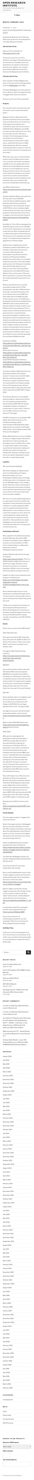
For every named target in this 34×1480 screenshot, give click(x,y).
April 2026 (6, 1068)
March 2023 (7, 1180)
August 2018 (7, 1365)
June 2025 (6, 1102)
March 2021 (7, 1261)
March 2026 (7, 1072)
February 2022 (8, 1230)
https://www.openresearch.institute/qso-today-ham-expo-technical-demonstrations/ (16, 658)
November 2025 (8, 1083)
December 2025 (8, 1079)
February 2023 (8, 1183)
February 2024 (8, 1145)
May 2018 (6, 1376)
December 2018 (8, 1353)
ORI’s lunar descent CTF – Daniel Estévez (16, 1031)
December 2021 (8, 1233)
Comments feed (8, 1419)
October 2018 (7, 1361)
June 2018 (6, 1372)
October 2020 (7, 1280)
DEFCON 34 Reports (9, 984)
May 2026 (6, 1064)
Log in (5, 1411)
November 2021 (8, 1237)
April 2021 (6, 1257)
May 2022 (6, 1218)
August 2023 (7, 1168)
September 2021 (8, 1241)
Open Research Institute (14, 4)
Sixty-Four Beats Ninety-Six (12, 964)
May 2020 (6, 1295)
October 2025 (7, 1087)
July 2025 (6, 1099)
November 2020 (8, 1276)
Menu (18, 15)
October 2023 (7, 1160)
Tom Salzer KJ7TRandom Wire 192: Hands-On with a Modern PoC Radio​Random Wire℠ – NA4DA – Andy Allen (17, 1020)
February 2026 (8, 1075)
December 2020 (8, 1272)
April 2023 (6, 1176)
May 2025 (6, 1106)
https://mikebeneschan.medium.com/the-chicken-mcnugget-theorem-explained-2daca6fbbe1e (17, 850)
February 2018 (7, 1388)
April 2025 (6, 1110)
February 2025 (8, 1118)
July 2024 (6, 1133)
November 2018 (8, 1357)
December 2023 (8, 1153)
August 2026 (7, 1056)
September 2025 (8, 1091)
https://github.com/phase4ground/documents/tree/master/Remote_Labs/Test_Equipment (17, 345)
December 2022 (8, 1191)
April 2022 (6, 1222)
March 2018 (7, 1384)
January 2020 (7, 1311)
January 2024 (7, 1149)
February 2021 (7, 1264)
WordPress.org (8, 1423)
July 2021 (6, 1249)
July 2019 (6, 1330)
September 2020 (8, 1284)
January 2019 (7, 1349)
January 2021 (7, 1268)
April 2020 (6, 1299)
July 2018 (6, 1369)
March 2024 (7, 1141)
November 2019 (8, 1318)
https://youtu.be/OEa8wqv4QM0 (14, 912)
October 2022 (7, 1199)
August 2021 (7, 1245)
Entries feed (7, 1415)
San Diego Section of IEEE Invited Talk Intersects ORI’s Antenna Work (15, 1025)
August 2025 (7, 1095)
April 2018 (6, 1380)
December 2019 (8, 1314)
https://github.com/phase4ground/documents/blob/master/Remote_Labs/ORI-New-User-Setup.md (17, 355)
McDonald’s (14, 85)
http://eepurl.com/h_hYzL (11, 53)
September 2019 (8, 1322)
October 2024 (7, 1129)
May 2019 (6, 1338)
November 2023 (8, 1156)
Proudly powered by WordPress (12, 1475)
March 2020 (7, 1303)
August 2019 (7, 1326)
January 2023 (7, 1187)
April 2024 (6, 1137)
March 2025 (7, 1114)
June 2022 (6, 1214)
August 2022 (7, 1207)
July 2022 (6, 1210)
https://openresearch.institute (13, 559)
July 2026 (6, 1060)
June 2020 (6, 1291)
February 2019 (7, 1345)
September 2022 (8, 1203)
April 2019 (6, 1341)
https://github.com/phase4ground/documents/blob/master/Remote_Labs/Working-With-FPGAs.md (17, 364)
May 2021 (6, 1253)
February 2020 (8, 1307)
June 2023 (6, 1172)
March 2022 (7, 1226)
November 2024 (8, 1126)
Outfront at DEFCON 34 (11, 978)
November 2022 (8, 1195)
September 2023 (8, 1164)
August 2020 (7, 1288)
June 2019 (6, 1334)
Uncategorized (8, 1400)
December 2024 (8, 1122)
